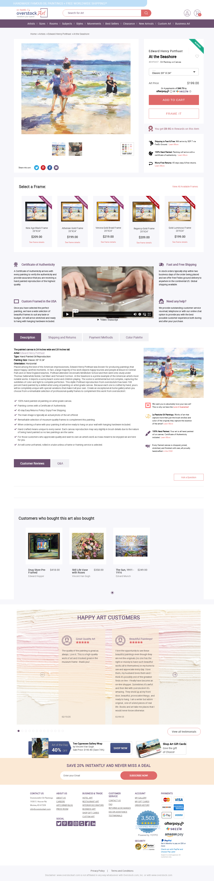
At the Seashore (81, 33)
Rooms (53, 23)
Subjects (67, 23)
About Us (61, 798)
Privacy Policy (97, 870)
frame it (174, 113)
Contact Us (115, 800)
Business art (89, 809)
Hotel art (87, 798)
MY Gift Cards (142, 801)
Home (33, 33)
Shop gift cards (90, 812)
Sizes (42, 23)
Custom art (88, 816)
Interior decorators (93, 805)
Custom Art (164, 23)
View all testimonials (184, 731)
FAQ (110, 804)
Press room (62, 809)
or (182, 91)
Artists (31, 23)
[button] (175, 674)
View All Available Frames (185, 186)
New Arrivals (146, 23)
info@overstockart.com (40, 809)
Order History (142, 805)
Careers (60, 801)
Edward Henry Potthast (59, 33)
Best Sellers (112, 23)
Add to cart (174, 100)
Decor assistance (118, 812)
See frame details (36, 242)
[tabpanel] (44, 554)
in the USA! (168, 451)
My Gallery (140, 798)
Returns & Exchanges (120, 808)
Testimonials (115, 815)
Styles (79, 23)
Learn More (173, 144)
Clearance (129, 23)
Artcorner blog (64, 805)
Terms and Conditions (122, 870)
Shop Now (120, 748)
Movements (94, 23)
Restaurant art (90, 801)
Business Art (182, 23)
